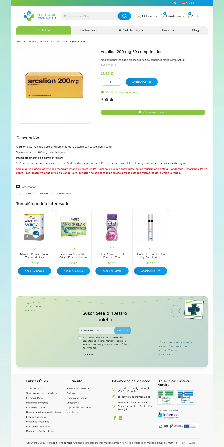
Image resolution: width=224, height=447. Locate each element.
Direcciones (73, 402)
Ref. (103, 65)
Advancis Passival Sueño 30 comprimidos (34, 256)
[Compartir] (102, 99)
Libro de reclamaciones (38, 426)
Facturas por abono (77, 397)
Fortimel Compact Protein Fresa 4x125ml (111, 256)
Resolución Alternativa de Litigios (43, 412)
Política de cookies (35, 407)
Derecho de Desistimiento (39, 431)
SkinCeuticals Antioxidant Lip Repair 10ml (151, 256)
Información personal (78, 388)
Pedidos (71, 393)
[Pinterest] (111, 99)
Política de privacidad (37, 402)
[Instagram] (175, 3)
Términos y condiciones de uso (42, 393)
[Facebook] (170, 3)
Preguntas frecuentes (37, 421)
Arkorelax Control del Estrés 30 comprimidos (73, 256)
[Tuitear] (106, 99)
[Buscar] (124, 16)
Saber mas (88, 354)
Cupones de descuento (79, 407)
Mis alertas (72, 412)
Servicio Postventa (36, 416)
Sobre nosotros (34, 388)
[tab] (28, 137)
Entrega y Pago (34, 397)
